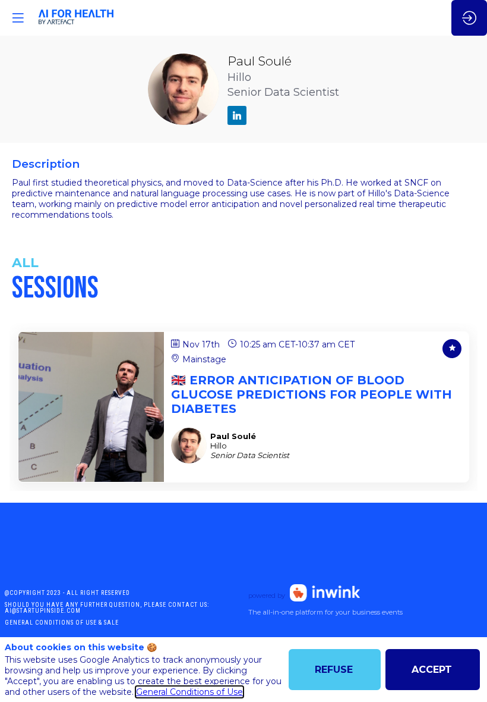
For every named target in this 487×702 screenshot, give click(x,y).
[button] (18, 18)
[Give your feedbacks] (451, 348)
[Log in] (469, 18)
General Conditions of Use (189, 692)
